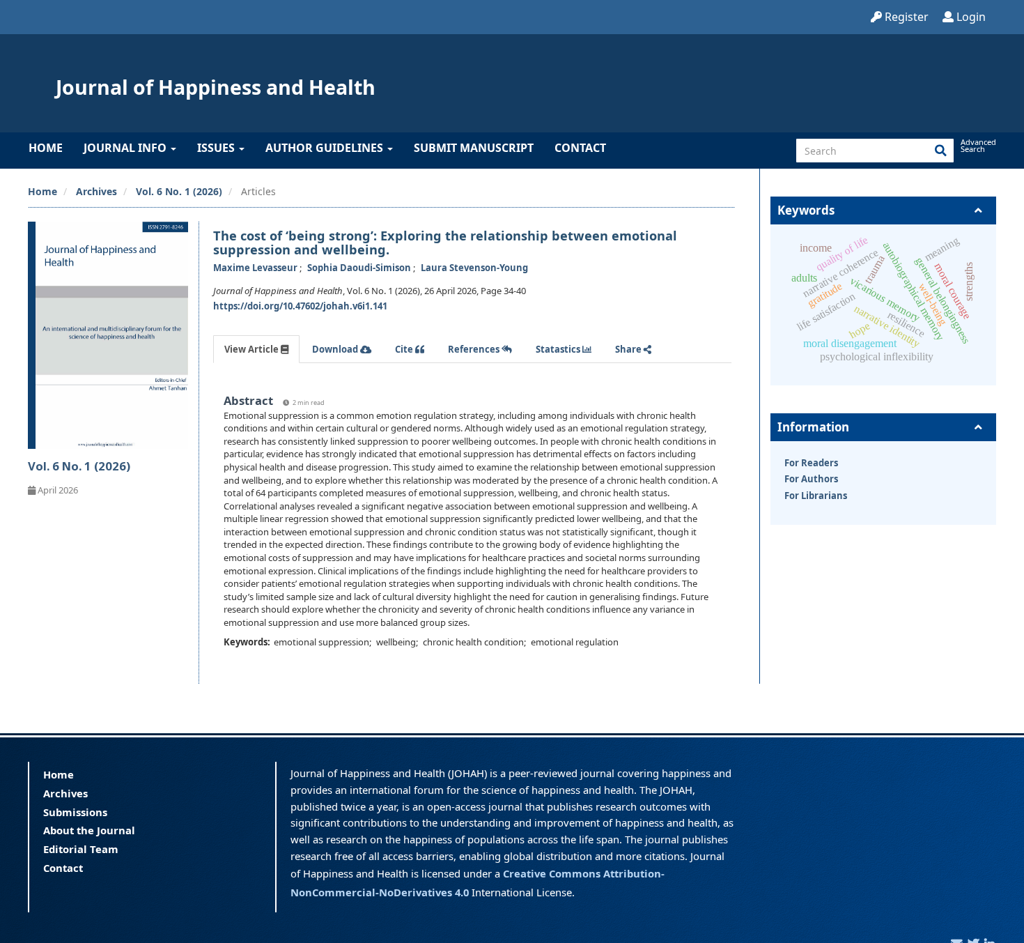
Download (336, 349)
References (475, 349)
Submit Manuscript (474, 147)
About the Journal (89, 830)
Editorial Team (80, 849)
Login (970, 16)
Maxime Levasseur (256, 267)
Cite (405, 349)
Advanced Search (978, 146)
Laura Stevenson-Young (474, 267)
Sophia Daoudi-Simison (360, 267)
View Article (252, 349)
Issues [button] (217, 147)
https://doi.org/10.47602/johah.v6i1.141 (300, 306)
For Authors (811, 479)
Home (46, 147)
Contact (580, 147)
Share (629, 349)
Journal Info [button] (126, 147)
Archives (96, 191)
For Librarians (815, 495)
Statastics (559, 349)
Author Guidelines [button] (325, 147)
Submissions (75, 812)
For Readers (811, 463)
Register (905, 16)
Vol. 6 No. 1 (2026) (179, 191)
